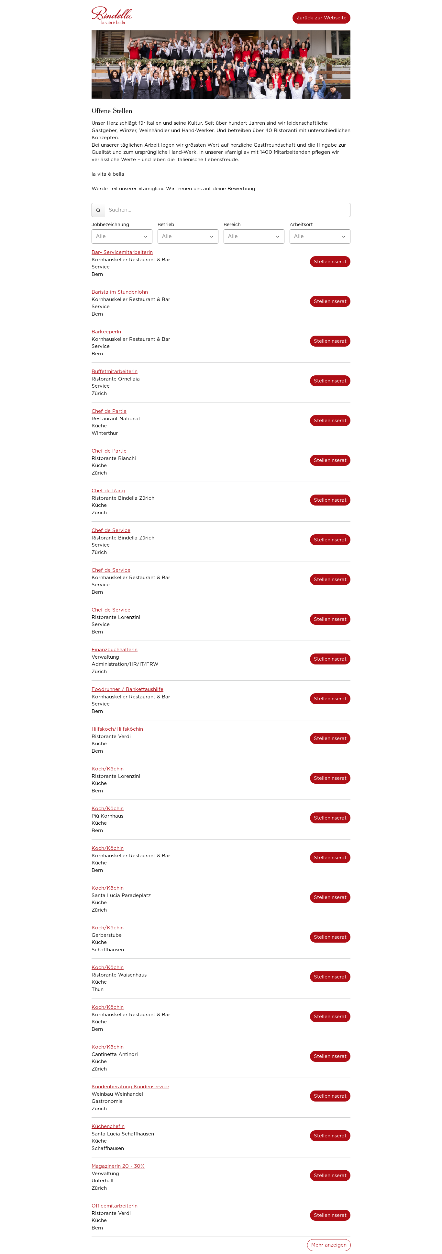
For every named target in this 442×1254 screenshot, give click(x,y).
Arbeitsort (301, 224)
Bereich (232, 224)
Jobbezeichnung (110, 224)
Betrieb (166, 224)
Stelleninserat (330, 262)
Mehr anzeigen (329, 1245)
